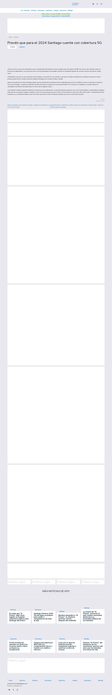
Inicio (22, 10)
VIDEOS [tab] (22, 47)
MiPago (70, 10)
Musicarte (63, 10)
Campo (56, 10)
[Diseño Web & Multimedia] (56, 694)
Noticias (27, 10)
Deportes (49, 10)
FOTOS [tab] (12, 47)
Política (33, 10)
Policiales (41, 10)
